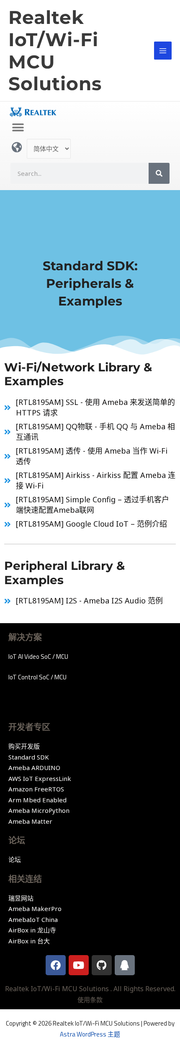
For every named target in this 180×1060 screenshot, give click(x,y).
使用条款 (90, 999)
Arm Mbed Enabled (37, 800)
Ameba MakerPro (35, 908)
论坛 (14, 859)
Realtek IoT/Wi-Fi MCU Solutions (55, 50)
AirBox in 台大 (29, 941)
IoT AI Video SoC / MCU (38, 656)
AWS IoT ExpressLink (39, 778)
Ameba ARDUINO (34, 767)
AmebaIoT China (33, 919)
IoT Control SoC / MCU (37, 677)
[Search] (159, 173)
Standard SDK (28, 757)
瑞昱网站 (20, 898)
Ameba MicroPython (38, 810)
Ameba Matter (30, 821)
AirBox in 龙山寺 (32, 930)
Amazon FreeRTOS (36, 789)
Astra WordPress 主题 (90, 1034)
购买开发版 (24, 746)
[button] (17, 127)
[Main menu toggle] (163, 51)
